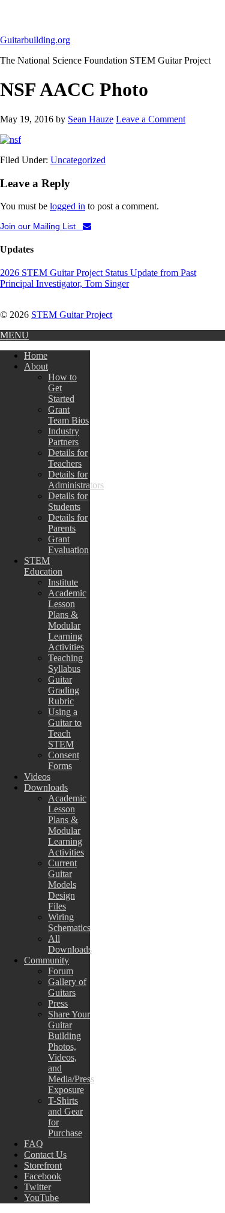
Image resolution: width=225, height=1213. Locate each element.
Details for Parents (68, 522)
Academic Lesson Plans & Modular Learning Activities (67, 620)
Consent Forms (63, 760)
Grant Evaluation (68, 544)
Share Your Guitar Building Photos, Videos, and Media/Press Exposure (71, 1052)
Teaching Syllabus (65, 663)
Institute (63, 582)
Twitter (37, 1187)
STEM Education (43, 566)
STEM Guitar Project (71, 315)
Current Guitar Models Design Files (62, 884)
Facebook (42, 1176)
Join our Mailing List (41, 226)
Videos (37, 776)
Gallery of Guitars (67, 987)
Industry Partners (63, 436)
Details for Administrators (76, 479)
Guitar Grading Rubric (63, 690)
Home (35, 355)
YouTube (41, 1198)
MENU (14, 335)
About (36, 366)
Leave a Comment (150, 119)
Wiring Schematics (69, 922)
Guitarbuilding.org (35, 40)
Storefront (43, 1165)
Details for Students (68, 501)
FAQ (33, 1144)
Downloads (46, 787)
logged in (67, 206)
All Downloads (70, 943)
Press (58, 1003)
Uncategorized (78, 160)
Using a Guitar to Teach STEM (65, 728)
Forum (60, 971)
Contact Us (45, 1154)
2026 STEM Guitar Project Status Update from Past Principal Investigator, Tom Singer (98, 278)
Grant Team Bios (68, 414)
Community (46, 960)
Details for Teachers (68, 458)
